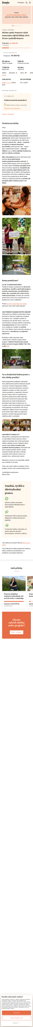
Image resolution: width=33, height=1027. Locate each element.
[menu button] (30, 2)
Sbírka (4, 73)
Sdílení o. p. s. (6, 82)
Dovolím (16, 1012)
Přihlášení (21, 3)
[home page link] (5, 3)
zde (8, 346)
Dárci (23, 73)
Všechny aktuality (8, 114)
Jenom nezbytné (16, 1018)
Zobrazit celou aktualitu (12, 108)
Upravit (16, 1023)
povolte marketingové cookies (16, 15)
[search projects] (26, 3)
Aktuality (13, 73)
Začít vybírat (16, 632)
